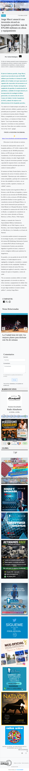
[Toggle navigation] (3, 13)
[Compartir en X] (7, 302)
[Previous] (3, 328)
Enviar (14, 380)
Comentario (6, 363)
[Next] (25, 328)
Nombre (5, 357)
